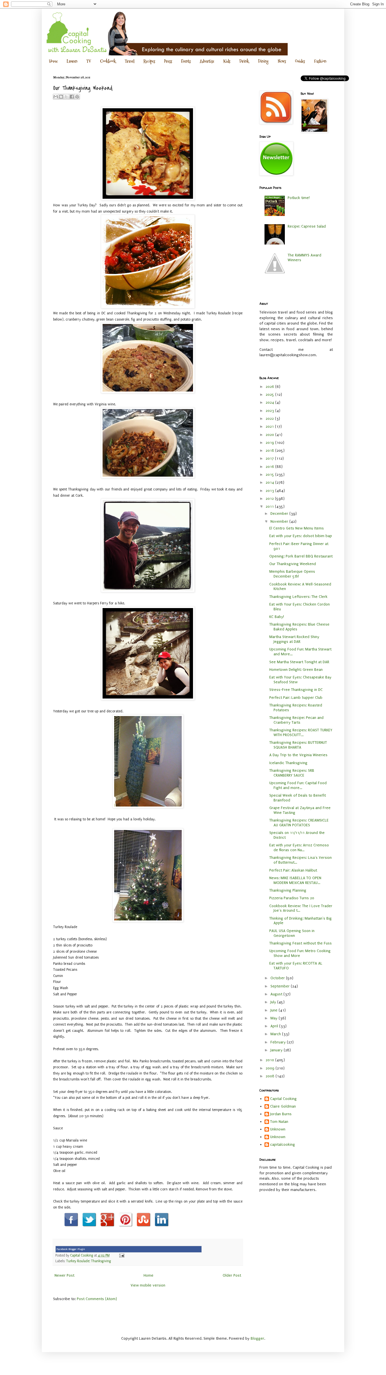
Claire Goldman (283, 1106)
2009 (271, 1068)
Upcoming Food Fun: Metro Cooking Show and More (300, 953)
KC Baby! (276, 617)
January (277, 1050)
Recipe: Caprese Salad (307, 226)
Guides (300, 61)
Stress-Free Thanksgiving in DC (296, 690)
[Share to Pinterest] (77, 97)
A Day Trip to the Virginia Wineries (298, 755)
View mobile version (148, 1285)
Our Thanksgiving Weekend (292, 564)
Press (168, 61)
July (273, 1002)
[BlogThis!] (61, 97)
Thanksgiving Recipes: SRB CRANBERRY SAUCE (291, 772)
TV (88, 61)
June (274, 1010)
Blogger (257, 1338)
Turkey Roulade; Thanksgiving (88, 1261)
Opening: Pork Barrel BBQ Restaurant (301, 556)
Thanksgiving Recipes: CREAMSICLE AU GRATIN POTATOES (299, 822)
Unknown (277, 1129)
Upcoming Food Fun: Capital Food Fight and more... (298, 785)
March (276, 1034)
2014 (270, 482)
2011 (270, 506)
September (280, 986)
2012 (270, 498)
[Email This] (55, 97)
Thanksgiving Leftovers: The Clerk (298, 596)
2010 (270, 1060)
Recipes (149, 61)
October (278, 978)
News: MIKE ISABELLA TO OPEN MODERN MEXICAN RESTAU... (295, 880)
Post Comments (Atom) (97, 1299)
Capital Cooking (283, 1099)
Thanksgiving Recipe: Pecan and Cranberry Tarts (296, 720)
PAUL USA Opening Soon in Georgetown (292, 933)
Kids (226, 61)
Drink (244, 61)
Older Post (232, 1275)
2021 (270, 426)
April (274, 1026)
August (276, 994)
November (279, 521)
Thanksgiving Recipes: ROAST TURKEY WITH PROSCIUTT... (300, 732)
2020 (270, 435)
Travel (130, 61)
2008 (271, 1076)
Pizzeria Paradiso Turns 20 (291, 898)
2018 (270, 450)
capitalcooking (282, 1144)
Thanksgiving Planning (287, 890)
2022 (270, 418)
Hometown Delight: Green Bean (296, 669)
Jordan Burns (281, 1114)
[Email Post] (121, 1255)
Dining (263, 61)
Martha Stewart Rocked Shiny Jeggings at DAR (294, 639)
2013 (270, 490)
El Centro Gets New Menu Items (296, 528)
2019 (270, 442)
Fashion (320, 61)
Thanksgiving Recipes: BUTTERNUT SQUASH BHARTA (298, 744)
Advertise (207, 61)
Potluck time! (299, 198)
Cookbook (108, 61)
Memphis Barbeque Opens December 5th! (292, 573)
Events (186, 61)
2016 (270, 466)
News (282, 61)
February (278, 1042)
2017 (270, 458)
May (274, 1018)
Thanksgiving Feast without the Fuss (300, 943)
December (279, 513)
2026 (270, 386)
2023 (270, 410)
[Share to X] (66, 97)
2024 (270, 402)
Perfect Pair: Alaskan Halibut (293, 870)
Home (53, 61)
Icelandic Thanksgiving (288, 763)
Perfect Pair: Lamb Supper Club (295, 697)
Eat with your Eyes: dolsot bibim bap (300, 536)
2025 (270, 394)
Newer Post (64, 1275)
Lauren (72, 61)
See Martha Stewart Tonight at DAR (299, 662)
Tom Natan (279, 1121)
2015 (270, 474)
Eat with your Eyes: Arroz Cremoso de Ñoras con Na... (299, 847)
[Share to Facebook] (72, 97)
